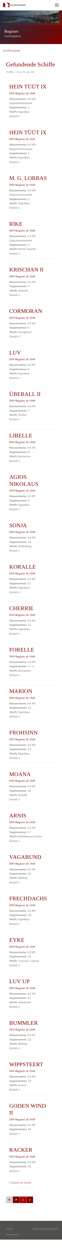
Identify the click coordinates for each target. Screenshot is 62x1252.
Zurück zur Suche (21, 1182)
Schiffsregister (12, 50)
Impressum (12, 1234)
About (9, 1228)
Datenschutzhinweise (45, 1228)
